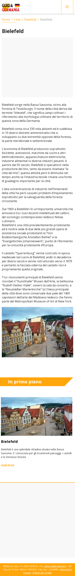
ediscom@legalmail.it (55, 566)
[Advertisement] (37, 67)
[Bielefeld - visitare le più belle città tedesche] (36, 432)
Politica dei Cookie (42, 572)
